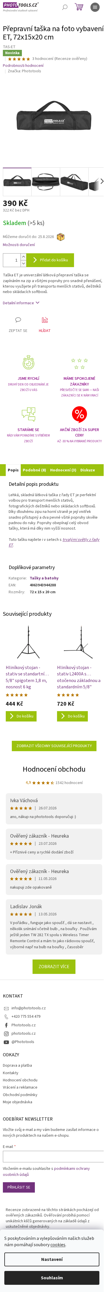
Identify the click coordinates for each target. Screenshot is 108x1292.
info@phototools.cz (29, 1008)
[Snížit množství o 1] (23, 263)
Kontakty (10, 1073)
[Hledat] (65, 7)
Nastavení (51, 1259)
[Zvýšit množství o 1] (23, 257)
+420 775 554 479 (26, 1016)
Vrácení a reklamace (20, 1087)
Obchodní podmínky (20, 1095)
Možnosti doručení (19, 245)
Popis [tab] (13, 470)
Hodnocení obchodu (54, 769)
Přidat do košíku (54, 260)
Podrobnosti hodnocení (23, 66)
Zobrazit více (54, 967)
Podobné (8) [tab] (34, 470)
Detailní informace (18, 303)
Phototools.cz (24, 1025)
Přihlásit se (18, 1187)
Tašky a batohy (44, 578)
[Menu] (95, 7)
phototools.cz (24, 1033)
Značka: (24, 71)
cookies (57, 1245)
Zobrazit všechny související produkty (54, 746)
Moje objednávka (17, 1102)
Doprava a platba (17, 1065)
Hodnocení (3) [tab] (63, 470)
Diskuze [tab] (87, 470)
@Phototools (23, 1042)
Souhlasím (52, 1278)
